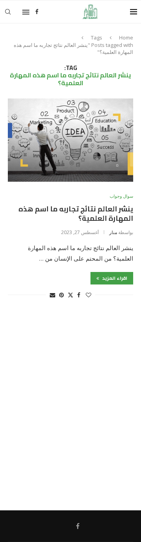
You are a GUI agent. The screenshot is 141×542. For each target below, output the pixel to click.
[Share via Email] (52, 295)
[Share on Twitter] (70, 295)
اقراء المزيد (114, 278)
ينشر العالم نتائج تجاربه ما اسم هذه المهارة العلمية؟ (75, 213)
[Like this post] (88, 295)
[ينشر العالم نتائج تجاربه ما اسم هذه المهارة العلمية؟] (70, 140)
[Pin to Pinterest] (61, 295)
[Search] (8, 11)
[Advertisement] (70, 408)
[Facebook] (36, 11)
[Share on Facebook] (78, 295)
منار (113, 232)
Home (126, 37)
